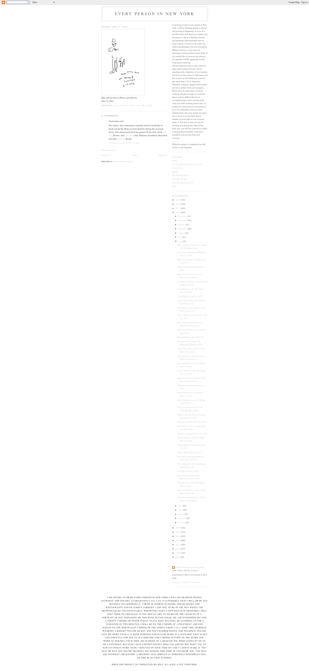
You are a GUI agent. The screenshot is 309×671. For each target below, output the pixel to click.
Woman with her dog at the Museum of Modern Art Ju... (190, 343)
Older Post (162, 155)
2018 (178, 204)
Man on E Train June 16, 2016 (190, 337)
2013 (178, 536)
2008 (178, 557)
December (182, 216)
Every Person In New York (155, 13)
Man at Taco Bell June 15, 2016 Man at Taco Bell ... (191, 350)
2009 (178, 552)
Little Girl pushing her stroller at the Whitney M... (191, 302)
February (182, 518)
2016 (178, 212)
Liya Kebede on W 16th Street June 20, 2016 (190, 290)
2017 (178, 208)
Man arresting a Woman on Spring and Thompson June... (192, 246)
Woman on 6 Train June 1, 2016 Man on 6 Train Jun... (191, 499)
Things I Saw (177, 167)
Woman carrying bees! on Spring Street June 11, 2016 (191, 416)
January (181, 522)
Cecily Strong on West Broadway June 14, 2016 (191, 372)
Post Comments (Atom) (123, 161)
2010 (178, 548)
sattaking (121, 138)
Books (175, 171)
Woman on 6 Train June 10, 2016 (191, 421)
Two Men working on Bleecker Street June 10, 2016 (190, 458)
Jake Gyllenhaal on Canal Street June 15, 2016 (191, 365)
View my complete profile (186, 582)
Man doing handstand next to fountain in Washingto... (190, 324)
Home (134, 155)
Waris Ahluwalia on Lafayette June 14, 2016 (190, 394)
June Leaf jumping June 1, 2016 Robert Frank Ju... (191, 492)
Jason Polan (177, 157)
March (181, 514)
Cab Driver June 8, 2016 (187, 471)
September (183, 228)
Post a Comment (108, 150)
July (180, 237)
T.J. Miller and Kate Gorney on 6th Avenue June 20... (192, 283)
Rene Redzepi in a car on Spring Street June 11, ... (191, 402)
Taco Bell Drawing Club (182, 182)
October (182, 224)
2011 (178, 544)
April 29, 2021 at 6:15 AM (124, 142)
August (181, 232)
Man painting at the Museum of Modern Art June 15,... (191, 358)
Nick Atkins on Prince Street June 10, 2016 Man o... (191, 428)
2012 (178, 540)
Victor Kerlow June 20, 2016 (189, 296)
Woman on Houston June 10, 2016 (192, 433)
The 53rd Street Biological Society (187, 164)
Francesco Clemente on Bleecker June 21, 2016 (191, 254)
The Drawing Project (181, 175)
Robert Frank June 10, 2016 (189, 452)
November (183, 220)
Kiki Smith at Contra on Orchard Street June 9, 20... (191, 465)
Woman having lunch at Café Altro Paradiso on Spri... (190, 409)
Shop (174, 186)
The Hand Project (179, 178)
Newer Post (106, 155)
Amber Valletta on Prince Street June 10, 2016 (191, 439)
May (180, 505)
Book (174, 160)
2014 (178, 531)
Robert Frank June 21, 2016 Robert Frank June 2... (189, 276)
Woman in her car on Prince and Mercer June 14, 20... (191, 379)
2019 (178, 199)
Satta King (129, 135)
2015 (178, 527)
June (180, 241)
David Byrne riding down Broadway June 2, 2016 (188, 477)
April (180, 509)
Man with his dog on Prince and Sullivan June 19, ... (191, 309)
